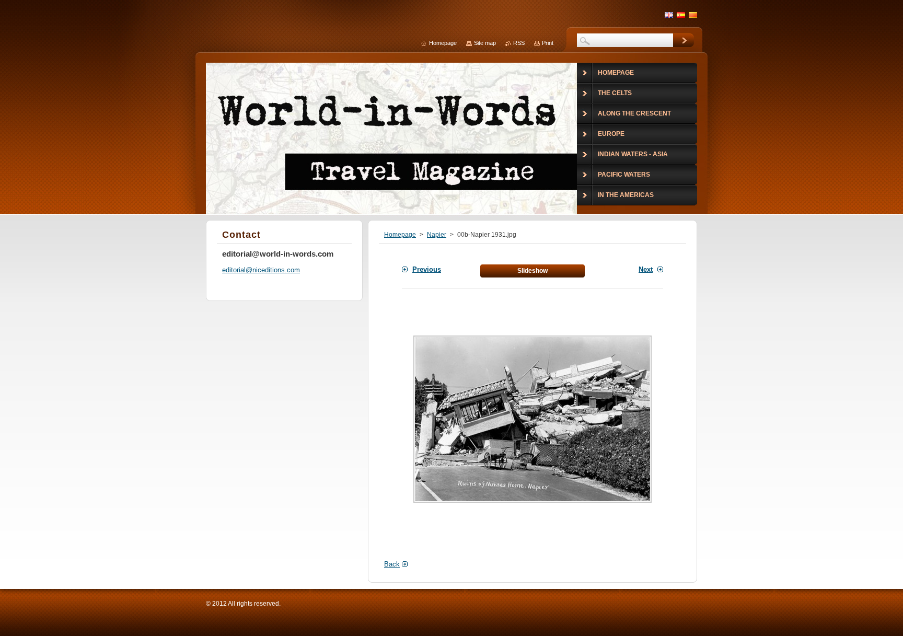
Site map (485, 43)
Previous (426, 269)
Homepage (400, 235)
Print (547, 43)
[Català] (693, 14)
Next (646, 269)
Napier (436, 235)
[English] (669, 14)
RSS (519, 43)
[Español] (681, 14)
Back (392, 564)
